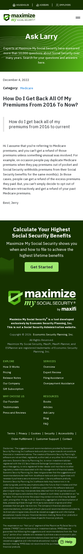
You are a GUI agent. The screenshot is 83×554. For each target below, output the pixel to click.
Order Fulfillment (21, 439)
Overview (49, 366)
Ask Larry (48, 412)
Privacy (23, 433)
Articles (48, 407)
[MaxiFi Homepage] (13, 17)
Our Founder (11, 401)
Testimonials (11, 407)
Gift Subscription (13, 389)
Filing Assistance (53, 377)
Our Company (11, 383)
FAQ (45, 423)
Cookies (36, 433)
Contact (67, 439)
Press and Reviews (14, 412)
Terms (11, 433)
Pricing (7, 372)
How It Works (11, 366)
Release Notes (12, 377)
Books (47, 401)
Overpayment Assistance (58, 383)
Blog (46, 418)
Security (49, 433)
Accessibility (66, 433)
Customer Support (47, 439)
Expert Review (52, 372)
